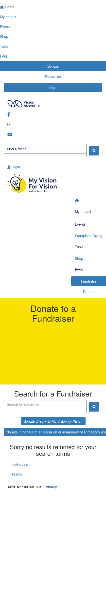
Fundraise (89, 281)
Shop (79, 258)
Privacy (51, 486)
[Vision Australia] (53, 102)
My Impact (83, 211)
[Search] (94, 150)
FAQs (79, 269)
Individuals (19, 464)
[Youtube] (53, 134)
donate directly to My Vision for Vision (53, 421)
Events (80, 224)
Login (53, 87)
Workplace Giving (88, 235)
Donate (88, 291)
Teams (16, 474)
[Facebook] (53, 114)
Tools (79, 246)
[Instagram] (53, 124)
